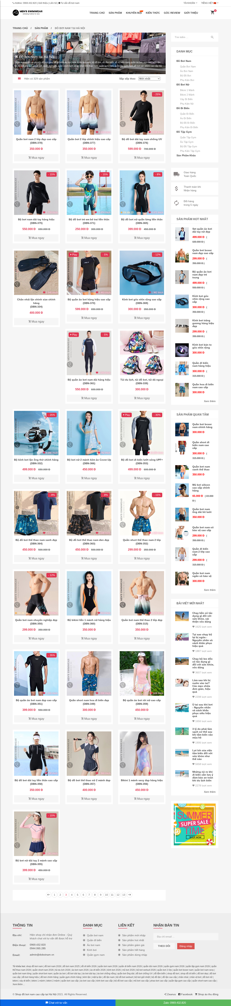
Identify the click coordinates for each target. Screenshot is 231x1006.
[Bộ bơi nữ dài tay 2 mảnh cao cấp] (36, 833)
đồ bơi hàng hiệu (30, 977)
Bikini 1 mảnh (187, 90)
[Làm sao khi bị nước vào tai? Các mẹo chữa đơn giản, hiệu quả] (182, 683)
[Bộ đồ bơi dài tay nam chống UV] (142, 112)
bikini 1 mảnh (38, 980)
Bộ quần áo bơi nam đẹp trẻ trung (202, 274)
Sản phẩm (115, 12)
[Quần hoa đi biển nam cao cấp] (182, 390)
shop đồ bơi (173, 973)
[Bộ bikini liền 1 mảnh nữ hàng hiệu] (89, 593)
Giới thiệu (43, 3)
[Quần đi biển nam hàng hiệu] (182, 368)
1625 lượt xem (203, 626)
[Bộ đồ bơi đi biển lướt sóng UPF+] (142, 433)
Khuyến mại (134, 12)
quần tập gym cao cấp (180, 980)
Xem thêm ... (19, 984)
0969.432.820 (30, 3)
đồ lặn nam (108, 977)
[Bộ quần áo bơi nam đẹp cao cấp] (36, 673)
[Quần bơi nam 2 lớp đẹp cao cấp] (36, 112)
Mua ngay (37, 157)
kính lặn (87, 977)
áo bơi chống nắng (106, 973)
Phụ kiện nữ (187, 103)
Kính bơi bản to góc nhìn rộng (202, 346)
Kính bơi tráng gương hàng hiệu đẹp (203, 323)
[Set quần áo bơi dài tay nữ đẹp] (182, 234)
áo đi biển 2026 (98, 970)
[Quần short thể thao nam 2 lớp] (142, 513)
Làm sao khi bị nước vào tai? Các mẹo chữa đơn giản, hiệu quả (201, 686)
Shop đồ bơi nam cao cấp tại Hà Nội (35, 994)
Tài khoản (189, 3)
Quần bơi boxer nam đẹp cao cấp (202, 252)
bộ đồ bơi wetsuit (124, 977)
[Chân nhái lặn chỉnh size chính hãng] (36, 273)
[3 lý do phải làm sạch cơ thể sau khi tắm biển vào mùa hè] (182, 731)
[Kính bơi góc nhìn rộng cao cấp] (142, 273)
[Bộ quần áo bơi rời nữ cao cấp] (142, 673)
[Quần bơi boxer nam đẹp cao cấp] (182, 255)
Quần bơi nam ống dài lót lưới (202, 510)
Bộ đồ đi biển (187, 123)
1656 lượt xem (203, 721)
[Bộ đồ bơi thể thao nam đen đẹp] (89, 513)
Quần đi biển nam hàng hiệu (201, 364)
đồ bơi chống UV (144, 973)
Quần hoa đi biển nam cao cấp (203, 386)
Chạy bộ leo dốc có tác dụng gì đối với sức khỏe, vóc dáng (203, 663)
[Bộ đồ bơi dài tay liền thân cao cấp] (36, 753)
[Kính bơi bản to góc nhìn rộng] (182, 350)
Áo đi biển (185, 118)
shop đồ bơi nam (34, 966)
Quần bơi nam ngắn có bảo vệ (202, 574)
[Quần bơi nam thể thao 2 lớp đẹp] (142, 593)
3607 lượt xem (203, 672)
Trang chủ (97, 12)
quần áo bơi (60, 973)
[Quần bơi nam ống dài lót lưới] (182, 514)
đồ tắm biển (160, 973)
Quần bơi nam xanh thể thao (201, 468)
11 (112, 894)
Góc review (172, 12)
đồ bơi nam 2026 (52, 966)
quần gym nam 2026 (174, 966)
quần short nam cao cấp (204, 980)
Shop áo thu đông (207, 994)
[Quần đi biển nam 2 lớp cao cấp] (182, 554)
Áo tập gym (186, 142)
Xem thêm (210, 401)
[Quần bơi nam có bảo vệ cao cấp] (182, 533)
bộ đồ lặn (156, 977)
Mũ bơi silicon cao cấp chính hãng (201, 487)
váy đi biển (24, 980)
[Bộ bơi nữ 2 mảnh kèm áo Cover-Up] (89, 433)
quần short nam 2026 (43, 970)
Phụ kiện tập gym (190, 151)
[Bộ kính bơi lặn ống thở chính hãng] (36, 433)
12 (118, 894)
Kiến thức (153, 12)
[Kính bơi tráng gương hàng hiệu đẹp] (182, 326)
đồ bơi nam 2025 (71, 966)
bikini (15, 980)
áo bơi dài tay (89, 973)
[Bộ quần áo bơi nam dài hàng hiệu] (89, 353)
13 (123, 894)
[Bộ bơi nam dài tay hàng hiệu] (36, 192)
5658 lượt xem (203, 764)
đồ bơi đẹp (202, 973)
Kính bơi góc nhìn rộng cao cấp (201, 299)
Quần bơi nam (188, 66)
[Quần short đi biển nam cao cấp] (182, 448)
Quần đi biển (187, 113)
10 (106, 894)
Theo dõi (164, 946)
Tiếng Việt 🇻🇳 (208, 3)
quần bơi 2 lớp (164, 970)
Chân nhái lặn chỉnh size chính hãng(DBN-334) (36, 303)
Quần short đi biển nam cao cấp (200, 445)
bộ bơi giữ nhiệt (142, 977)
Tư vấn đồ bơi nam (69, 3)
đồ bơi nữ (207, 977)
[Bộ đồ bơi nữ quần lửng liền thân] (142, 192)
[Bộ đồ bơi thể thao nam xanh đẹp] (36, 513)
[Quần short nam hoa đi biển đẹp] (89, 673)
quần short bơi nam (42, 973)
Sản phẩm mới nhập (133, 935)
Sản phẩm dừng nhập (134, 954)
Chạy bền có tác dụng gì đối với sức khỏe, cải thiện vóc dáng (202, 617)
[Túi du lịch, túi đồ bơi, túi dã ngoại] (142, 353)
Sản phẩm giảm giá (133, 945)
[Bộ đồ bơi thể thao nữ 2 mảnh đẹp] (89, 753)
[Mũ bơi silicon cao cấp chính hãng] (182, 490)
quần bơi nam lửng (22, 973)
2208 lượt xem (203, 696)
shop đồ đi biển (188, 973)
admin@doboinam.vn (42, 954)
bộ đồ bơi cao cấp (123, 980)
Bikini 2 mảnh (187, 94)
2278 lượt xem (203, 785)
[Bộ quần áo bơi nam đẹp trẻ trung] (182, 277)
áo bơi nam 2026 (80, 970)
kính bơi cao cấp (104, 980)
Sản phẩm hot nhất (133, 940)
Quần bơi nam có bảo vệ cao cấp (203, 529)
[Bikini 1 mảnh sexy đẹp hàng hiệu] (142, 753)
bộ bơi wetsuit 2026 (146, 970)
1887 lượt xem (203, 651)
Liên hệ (53, 3)
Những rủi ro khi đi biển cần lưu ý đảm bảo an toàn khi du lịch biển (202, 776)
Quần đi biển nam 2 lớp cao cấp (201, 551)
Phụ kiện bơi (187, 80)
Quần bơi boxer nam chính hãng (202, 426)
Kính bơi (92, 949)
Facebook (186, 994)
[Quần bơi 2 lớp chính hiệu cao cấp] (89, 112)
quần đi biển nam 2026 (130, 966)
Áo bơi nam (186, 71)
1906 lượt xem (203, 742)
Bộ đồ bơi (185, 75)
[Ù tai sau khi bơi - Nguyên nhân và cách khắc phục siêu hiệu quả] (182, 707)
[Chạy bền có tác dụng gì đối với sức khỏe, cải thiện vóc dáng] (182, 616)
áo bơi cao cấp (87, 980)
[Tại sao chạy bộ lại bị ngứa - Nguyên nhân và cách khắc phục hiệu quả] (182, 637)
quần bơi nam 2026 (107, 966)
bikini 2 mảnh (53, 980)
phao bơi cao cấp (158, 980)
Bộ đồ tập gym (188, 146)
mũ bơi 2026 (128, 970)
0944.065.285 (38, 948)
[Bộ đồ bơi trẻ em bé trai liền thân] (89, 192)
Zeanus (171, 994)
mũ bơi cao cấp (141, 980)
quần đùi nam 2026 (153, 966)
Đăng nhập (186, 946)
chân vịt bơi (195, 977)
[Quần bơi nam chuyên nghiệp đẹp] (36, 593)
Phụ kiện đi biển (189, 127)
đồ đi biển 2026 (89, 966)
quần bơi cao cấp (70, 980)
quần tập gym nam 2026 (198, 966)
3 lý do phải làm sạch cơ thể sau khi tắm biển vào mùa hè (202, 733)
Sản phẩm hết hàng (133, 949)
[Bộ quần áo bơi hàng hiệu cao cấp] (89, 273)
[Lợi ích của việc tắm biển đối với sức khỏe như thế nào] (182, 753)
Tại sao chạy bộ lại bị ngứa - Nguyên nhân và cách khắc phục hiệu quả (202, 640)
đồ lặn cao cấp (169, 977)
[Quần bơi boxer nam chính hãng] (182, 429)
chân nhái (183, 977)
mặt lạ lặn (97, 977)
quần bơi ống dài (125, 973)
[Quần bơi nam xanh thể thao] (182, 472)
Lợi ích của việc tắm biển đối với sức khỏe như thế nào (202, 754)
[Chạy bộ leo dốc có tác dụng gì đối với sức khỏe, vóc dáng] (182, 661)
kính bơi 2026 (114, 970)
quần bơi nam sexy (204, 970)
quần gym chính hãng (70, 977)
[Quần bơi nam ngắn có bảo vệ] (182, 578)
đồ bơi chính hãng (49, 977)
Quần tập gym (188, 137)
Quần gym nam (96, 954)
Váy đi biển (186, 99)
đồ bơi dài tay (74, 973)
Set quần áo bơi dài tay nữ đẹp (202, 230)
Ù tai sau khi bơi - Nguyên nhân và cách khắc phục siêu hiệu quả (202, 710)
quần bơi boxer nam (183, 970)
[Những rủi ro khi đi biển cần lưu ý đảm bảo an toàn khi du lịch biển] (182, 773)
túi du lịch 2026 (62, 970)
